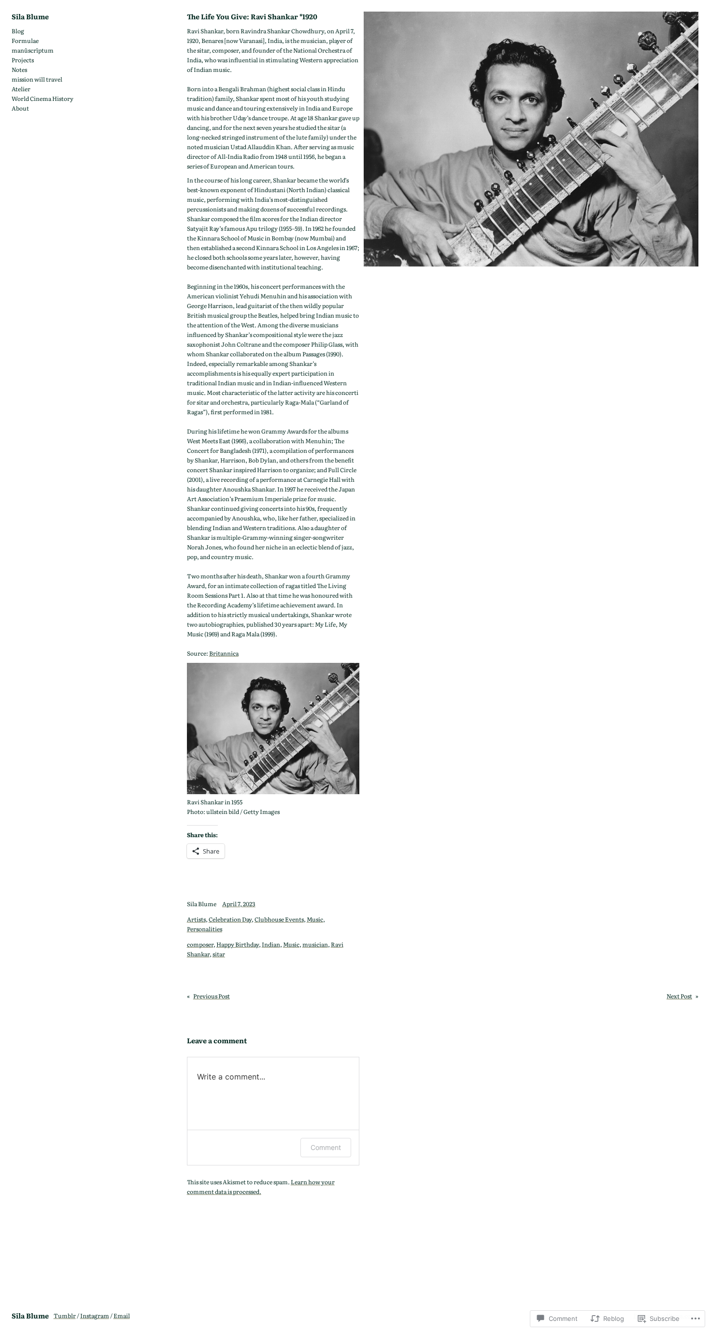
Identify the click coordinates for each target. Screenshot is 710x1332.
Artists (196, 919)
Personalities (204, 929)
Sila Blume (30, 16)
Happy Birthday (237, 944)
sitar (219, 954)
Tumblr (65, 1315)
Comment (326, 1147)
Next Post (679, 996)
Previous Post (211, 996)
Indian (271, 944)
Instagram (94, 1315)
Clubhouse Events (279, 919)
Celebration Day (230, 919)
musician (315, 944)
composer (200, 944)
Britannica (224, 653)
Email (122, 1315)
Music (315, 919)
